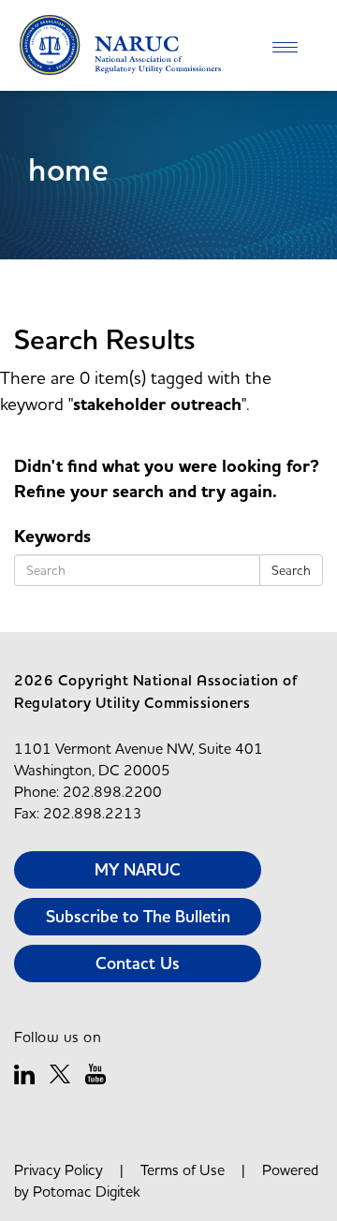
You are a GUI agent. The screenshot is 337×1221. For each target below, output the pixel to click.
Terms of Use (182, 1169)
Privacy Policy (58, 1169)
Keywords (52, 536)
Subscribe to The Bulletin (138, 916)
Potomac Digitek (86, 1191)
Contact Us (137, 963)
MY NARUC (138, 869)
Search (291, 570)
